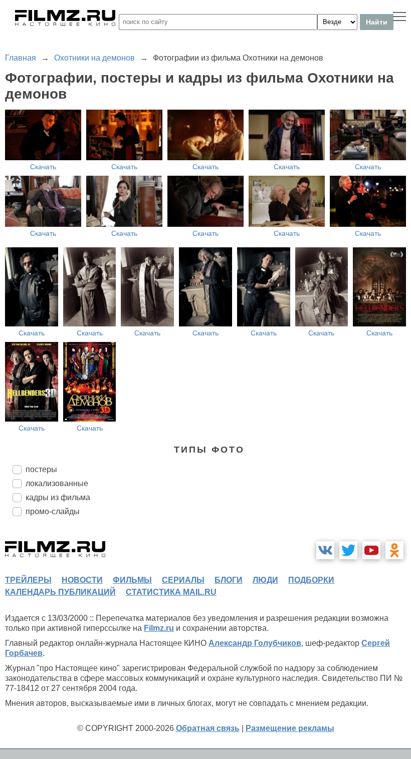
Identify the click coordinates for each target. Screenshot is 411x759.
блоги (229, 580)
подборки (311, 580)
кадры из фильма (58, 497)
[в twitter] (348, 550)
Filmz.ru (159, 628)
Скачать (43, 167)
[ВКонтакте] (325, 550)
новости (82, 580)
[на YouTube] (371, 550)
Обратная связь (208, 728)
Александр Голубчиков (255, 643)
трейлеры (28, 580)
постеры (41, 469)
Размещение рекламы (290, 728)
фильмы (132, 580)
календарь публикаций (60, 592)
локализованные (57, 483)
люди (265, 580)
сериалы (183, 580)
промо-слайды (53, 511)
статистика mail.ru (171, 592)
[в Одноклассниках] (394, 550)
